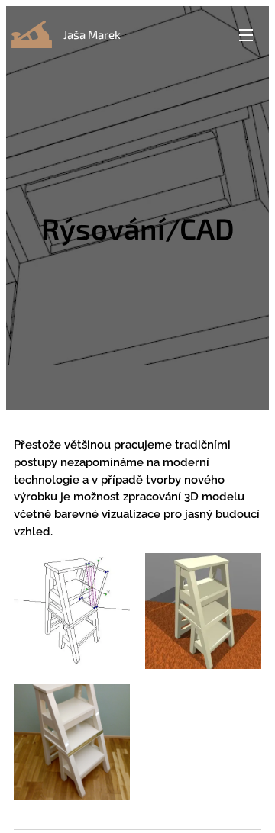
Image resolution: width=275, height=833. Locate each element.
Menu (246, 34)
